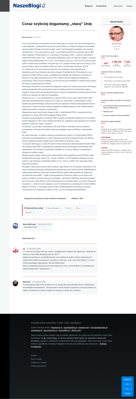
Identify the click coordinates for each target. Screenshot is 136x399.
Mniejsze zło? (108, 111)
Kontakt (34, 355)
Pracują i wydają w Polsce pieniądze (116, 115)
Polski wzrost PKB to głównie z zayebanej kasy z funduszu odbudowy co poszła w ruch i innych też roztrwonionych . (116, 152)
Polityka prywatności (38, 366)
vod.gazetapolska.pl (98, 328)
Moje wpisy (118, 6)
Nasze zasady (36, 359)
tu (44, 338)
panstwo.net (84, 328)
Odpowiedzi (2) (28, 238)
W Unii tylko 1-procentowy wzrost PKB (117, 81)
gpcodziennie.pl (50, 330)
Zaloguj (129, 6)
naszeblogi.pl (36, 330)
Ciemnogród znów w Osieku (113, 77)
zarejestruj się (39, 198)
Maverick (26, 282)
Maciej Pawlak (27, 37)
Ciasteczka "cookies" (39, 362)
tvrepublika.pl (64, 330)
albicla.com (76, 330)
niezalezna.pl (56, 328)
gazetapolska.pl (70, 328)
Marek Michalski (29, 224)
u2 (24, 249)
